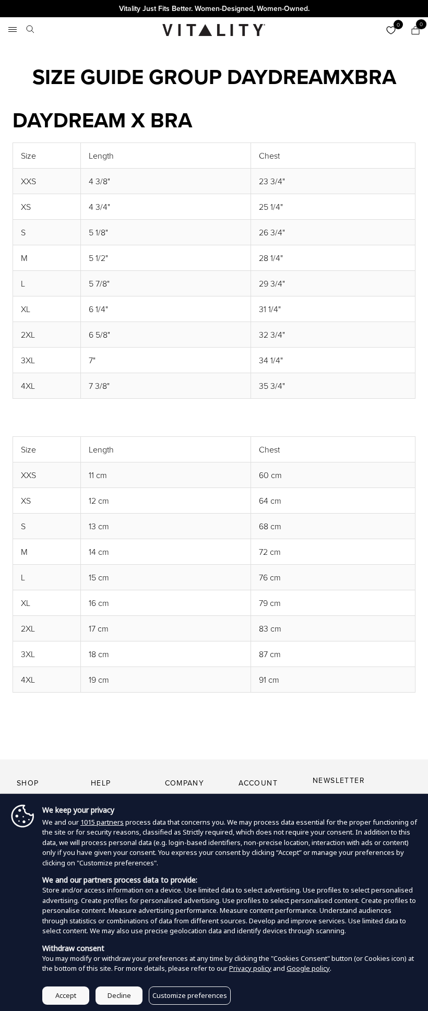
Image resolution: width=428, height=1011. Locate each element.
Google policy (308, 968)
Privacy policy (250, 968)
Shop (28, 783)
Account (258, 783)
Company (185, 783)
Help (101, 783)
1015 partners (102, 822)
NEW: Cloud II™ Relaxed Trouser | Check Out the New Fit (214, 8)
